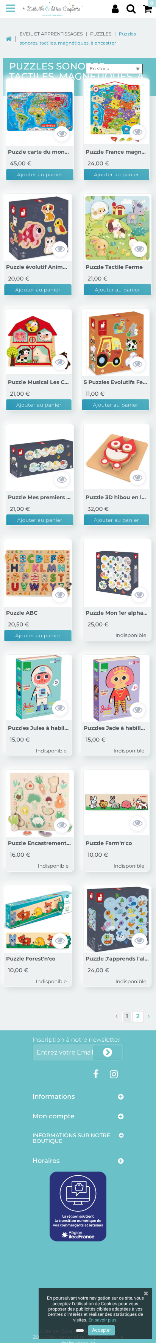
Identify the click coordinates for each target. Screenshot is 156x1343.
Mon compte (54, 1116)
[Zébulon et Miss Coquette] (52, 9)
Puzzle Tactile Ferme (114, 267)
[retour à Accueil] (13, 38)
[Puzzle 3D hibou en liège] (116, 456)
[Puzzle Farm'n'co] (116, 802)
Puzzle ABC (21, 613)
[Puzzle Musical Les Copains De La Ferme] (39, 341)
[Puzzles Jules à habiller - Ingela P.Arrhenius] (39, 687)
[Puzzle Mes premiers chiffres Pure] (39, 457)
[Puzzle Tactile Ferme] (117, 227)
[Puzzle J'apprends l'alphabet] (117, 919)
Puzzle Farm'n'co (109, 843)
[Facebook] (95, 1074)
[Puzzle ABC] (38, 572)
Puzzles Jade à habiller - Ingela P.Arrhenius (115, 728)
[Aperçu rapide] (61, 134)
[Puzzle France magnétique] (116, 111)
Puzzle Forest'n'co (31, 959)
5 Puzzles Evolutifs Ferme (115, 382)
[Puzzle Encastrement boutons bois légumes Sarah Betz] (39, 803)
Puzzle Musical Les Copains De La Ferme (39, 382)
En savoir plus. (103, 1320)
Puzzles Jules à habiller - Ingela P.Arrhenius (39, 728)
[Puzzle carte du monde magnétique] (39, 112)
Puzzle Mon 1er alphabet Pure (117, 613)
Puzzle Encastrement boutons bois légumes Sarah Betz (40, 843)
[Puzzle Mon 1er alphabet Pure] (117, 572)
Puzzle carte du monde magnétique (40, 152)
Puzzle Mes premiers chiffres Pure (40, 498)
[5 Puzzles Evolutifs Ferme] (115, 342)
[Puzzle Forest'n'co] (38, 919)
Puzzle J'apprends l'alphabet (117, 959)
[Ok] (107, 1052)
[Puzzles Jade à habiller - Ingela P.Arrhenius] (115, 688)
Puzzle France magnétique (116, 152)
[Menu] (10, 8)
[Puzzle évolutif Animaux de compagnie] (38, 227)
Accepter (101, 1330)
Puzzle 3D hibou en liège (116, 498)
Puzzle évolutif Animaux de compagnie (38, 267)
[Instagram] (113, 1074)
